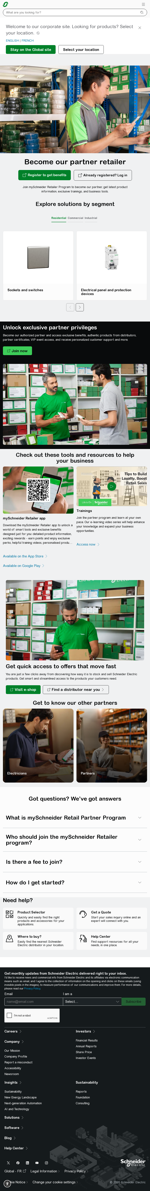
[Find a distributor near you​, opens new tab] (76, 689)
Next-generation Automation (23, 1103)
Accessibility (12, 1068)
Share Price (84, 1052)
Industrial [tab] (91, 218)
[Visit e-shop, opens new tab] (23, 689)
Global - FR (13, 1171)
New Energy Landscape (20, 1097)
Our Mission (12, 1050)
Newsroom (11, 1074)
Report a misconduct (18, 1062)
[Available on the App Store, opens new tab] (25, 556)
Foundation (83, 1097)
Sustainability (13, 1091)
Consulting (82, 1103)
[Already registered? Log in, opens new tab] (103, 175)
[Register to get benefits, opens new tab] (44, 175)
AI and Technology (16, 1109)
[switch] (7, 1184)
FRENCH (28, 40)
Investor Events (86, 1058)
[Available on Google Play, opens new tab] (24, 566)
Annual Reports (86, 1046)
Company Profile (15, 1056)
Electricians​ (17, 773)
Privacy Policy (32, 988)
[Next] (80, 307)
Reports (81, 1091)
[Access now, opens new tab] (88, 544)
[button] (17, 350)
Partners (88, 773)
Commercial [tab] (75, 218)
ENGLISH (12, 40)
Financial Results (87, 1040)
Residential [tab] (58, 218)
